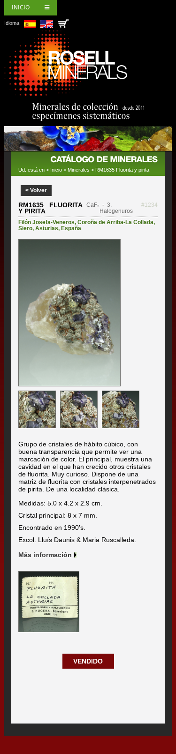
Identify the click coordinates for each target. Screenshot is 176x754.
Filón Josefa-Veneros (46, 222)
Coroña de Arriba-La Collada (115, 222)
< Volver (36, 190)
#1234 (149, 205)
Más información (45, 554)
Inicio (21, 7)
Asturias (46, 228)
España (71, 228)
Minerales (79, 170)
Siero (25, 228)
